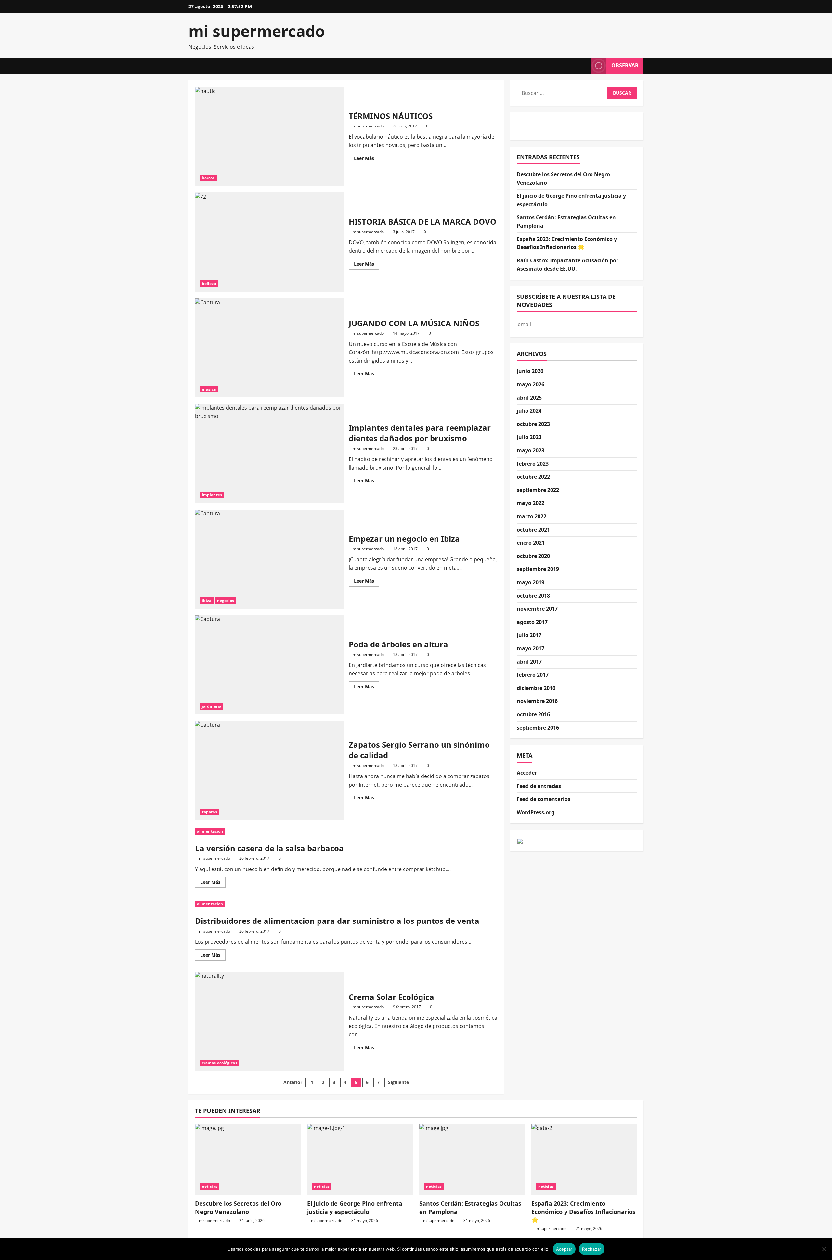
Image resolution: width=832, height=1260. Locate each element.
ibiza (207, 600)
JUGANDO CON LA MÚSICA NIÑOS (269, 347)
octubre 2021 (533, 529)
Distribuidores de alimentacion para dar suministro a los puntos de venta (337, 920)
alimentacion (210, 831)
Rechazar (591, 1249)
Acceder (527, 772)
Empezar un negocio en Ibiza (269, 559)
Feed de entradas (539, 785)
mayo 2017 (530, 648)
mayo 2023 (530, 450)
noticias (209, 1186)
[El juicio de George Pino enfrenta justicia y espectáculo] (360, 1159)
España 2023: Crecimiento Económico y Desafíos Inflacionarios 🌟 (583, 1212)
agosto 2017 (532, 622)
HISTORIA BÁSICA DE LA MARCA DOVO (269, 242)
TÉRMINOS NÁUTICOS (269, 136)
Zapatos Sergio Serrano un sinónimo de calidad (269, 770)
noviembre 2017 (537, 608)
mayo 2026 (530, 384)
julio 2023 (529, 437)
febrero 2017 (533, 674)
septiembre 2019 (538, 569)
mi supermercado (256, 31)
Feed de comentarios (543, 798)
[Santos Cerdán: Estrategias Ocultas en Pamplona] (472, 1159)
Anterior (292, 1082)
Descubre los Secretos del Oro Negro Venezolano (238, 1207)
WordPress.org (535, 812)
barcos (208, 177)
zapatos (209, 812)
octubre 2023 (533, 424)
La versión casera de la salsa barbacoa (269, 848)
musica (209, 389)
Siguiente (398, 1082)
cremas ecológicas (219, 1063)
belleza (209, 283)
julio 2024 (529, 410)
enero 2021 (531, 542)
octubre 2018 (533, 595)
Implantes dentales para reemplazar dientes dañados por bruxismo (269, 453)
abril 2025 (529, 397)
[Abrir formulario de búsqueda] (584, 66)
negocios (225, 600)
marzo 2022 (531, 516)
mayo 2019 (530, 582)
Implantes (212, 494)
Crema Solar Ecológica (269, 1021)
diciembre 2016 (536, 688)
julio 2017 (529, 635)
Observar (625, 65)
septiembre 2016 (538, 727)
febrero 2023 (533, 463)
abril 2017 (529, 661)
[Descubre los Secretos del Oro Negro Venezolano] (248, 1159)
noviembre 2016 (537, 701)
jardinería (211, 706)
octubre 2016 (533, 714)
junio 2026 (530, 371)
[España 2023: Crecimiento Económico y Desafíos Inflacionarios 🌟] (584, 1159)
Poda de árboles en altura (269, 664)
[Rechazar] (824, 1249)
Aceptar (564, 1249)
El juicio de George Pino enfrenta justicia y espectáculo (354, 1207)
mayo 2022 (530, 503)
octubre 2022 (533, 476)
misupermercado (368, 126)
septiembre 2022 (538, 490)
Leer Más (366, 159)
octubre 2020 (533, 556)
